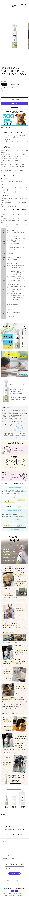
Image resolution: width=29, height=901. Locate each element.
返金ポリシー (11, 895)
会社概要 (5, 848)
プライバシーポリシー (8, 852)
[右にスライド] (17, 63)
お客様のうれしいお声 (8, 858)
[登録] (22, 868)
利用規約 (24, 897)
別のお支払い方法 (14, 106)
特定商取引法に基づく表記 (10, 897)
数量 (2, 91)
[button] (3, 4)
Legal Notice (6, 855)
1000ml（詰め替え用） (8, 87)
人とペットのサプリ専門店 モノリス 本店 (14, 893)
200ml (4, 84)
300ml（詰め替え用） (15, 84)
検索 (4, 845)
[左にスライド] (11, 63)
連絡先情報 (19, 897)
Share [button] (4, 814)
